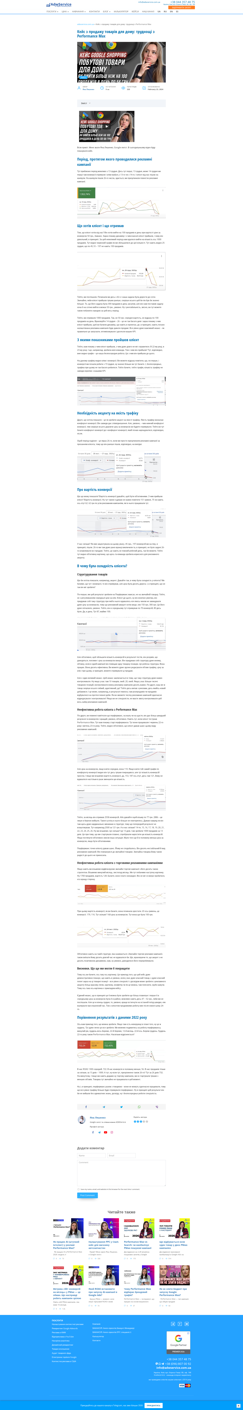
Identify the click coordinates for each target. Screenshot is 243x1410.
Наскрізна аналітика (60, 1340)
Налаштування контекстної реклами (67, 1324)
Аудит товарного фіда (61, 1353)
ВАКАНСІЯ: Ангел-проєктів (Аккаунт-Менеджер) (113, 1328)
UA (159, 11)
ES (177, 11)
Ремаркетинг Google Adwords (65, 1328)
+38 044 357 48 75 (179, 1359)
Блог (105, 11)
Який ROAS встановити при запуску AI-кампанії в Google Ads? (103, 1292)
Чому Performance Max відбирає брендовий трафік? (137, 1292)
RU (165, 11)
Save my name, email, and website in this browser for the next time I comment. (110, 1189)
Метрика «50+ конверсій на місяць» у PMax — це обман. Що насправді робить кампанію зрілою (67, 1293)
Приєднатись (153, 1405)
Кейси (135, 11)
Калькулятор (121, 11)
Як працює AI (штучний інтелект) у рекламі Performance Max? (66, 1244)
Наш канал (148, 11)
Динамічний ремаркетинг (62, 1345)
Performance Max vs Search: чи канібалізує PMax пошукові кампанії (137, 1244)
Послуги (51, 11)
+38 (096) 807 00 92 (178, 1364)
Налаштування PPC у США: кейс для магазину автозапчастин (104, 1244)
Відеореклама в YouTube (63, 1336)
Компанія (96, 1324)
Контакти (94, 11)
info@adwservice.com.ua (149, 2)
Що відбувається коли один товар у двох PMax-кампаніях (173, 1244)
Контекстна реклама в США (64, 1361)
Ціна (64, 11)
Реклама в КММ (59, 1332)
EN (171, 11)
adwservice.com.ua (85, 24)
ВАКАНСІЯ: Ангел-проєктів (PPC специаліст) (112, 1332)
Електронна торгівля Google (64, 1357)
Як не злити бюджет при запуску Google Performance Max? (173, 1292)
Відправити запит (181, 7)
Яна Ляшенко (88, 89)
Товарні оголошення (60, 1349)
